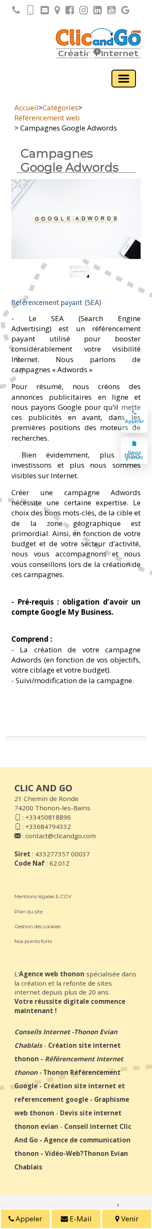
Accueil (26, 107)
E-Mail (80, 1219)
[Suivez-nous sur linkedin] (95, 11)
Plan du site (28, 911)
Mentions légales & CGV (42, 896)
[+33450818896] (14, 11)
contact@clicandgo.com (60, 835)
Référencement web (47, 118)
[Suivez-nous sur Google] (123, 11)
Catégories (60, 107)
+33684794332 (48, 826)
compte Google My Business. (62, 612)
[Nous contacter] (42, 11)
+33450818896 (48, 817)
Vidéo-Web (62, 1153)
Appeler (28, 1219)
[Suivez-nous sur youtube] (109, 11)
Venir (128, 1219)
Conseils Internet (42, 1031)
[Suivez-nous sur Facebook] (67, 11)
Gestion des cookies (37, 926)
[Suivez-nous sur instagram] (81, 11)
